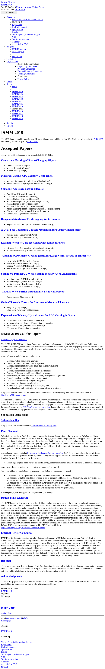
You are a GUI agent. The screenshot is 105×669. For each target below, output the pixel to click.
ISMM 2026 (17, 91)
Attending (11, 17)
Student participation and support (26, 34)
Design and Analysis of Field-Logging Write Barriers (30, 219)
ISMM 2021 (17, 104)
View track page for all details (14, 339)
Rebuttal (6, 560)
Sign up (10, 126)
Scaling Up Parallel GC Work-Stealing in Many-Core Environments (39, 273)
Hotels (15, 32)
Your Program (18, 51)
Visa (14, 37)
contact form (6, 613)
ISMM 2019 (6, 591)
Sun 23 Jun (17, 56)
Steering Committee (26, 74)
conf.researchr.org (14, 618)
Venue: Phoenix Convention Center (27, 19)
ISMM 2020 (17, 106)
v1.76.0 (26, 618)
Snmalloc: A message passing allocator (22, 188)
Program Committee (26, 69)
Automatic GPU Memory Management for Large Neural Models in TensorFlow (46, 255)
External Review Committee (30, 71)
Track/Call (11, 59)
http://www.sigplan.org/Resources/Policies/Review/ (23, 527)
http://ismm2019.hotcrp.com (13, 395)
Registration (17, 24)
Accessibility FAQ (20, 44)
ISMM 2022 (17, 101)
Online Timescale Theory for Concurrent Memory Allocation (35, 302)
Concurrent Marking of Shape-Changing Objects (29, 160)
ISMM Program (19, 49)
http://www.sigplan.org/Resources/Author (45, 453)
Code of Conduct (19, 27)
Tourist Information (20, 39)
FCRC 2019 (32, 141)
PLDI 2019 (20, 9)
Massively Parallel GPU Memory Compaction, (27, 175)
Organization (12, 61)
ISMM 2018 (17, 111)
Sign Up (4, 666)
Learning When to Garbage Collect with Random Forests (33, 242)
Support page (6, 621)
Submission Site (10, 420)
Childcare (16, 42)
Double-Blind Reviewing (14, 497)
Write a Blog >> (8, 2)
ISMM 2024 (17, 96)
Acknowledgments (11, 576)
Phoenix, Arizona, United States (30, 7)
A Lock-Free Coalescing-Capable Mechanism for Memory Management (41, 229)
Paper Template (10, 431)
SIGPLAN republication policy (36, 407)
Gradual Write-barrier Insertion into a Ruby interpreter (32, 291)
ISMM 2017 (17, 113)
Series (14, 86)
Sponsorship (17, 29)
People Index (23, 79)
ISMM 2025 (17, 94)
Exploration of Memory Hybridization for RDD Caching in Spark (38, 315)
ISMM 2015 (17, 118)
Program (10, 47)
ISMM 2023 (17, 99)
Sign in (10, 123)
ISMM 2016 (17, 116)
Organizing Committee (27, 66)
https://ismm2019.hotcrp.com (43, 425)
